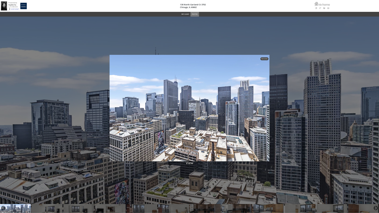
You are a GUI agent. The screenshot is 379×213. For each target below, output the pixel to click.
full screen (264, 59)
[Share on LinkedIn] (324, 8)
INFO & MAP (185, 14)
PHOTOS (195, 14)
